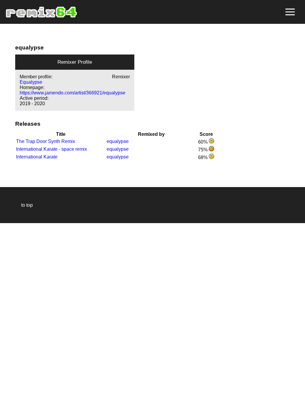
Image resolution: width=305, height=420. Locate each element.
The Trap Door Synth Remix (45, 141)
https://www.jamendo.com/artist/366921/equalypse (72, 92)
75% (203, 149)
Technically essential (12, 321)
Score (206, 134)
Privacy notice (8, 414)
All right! (6, 397)
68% (203, 157)
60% (203, 141)
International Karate (36, 156)
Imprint (7, 406)
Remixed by (151, 134)
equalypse (118, 141)
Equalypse (31, 82)
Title (61, 134)
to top (24, 205)
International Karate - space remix (51, 149)
